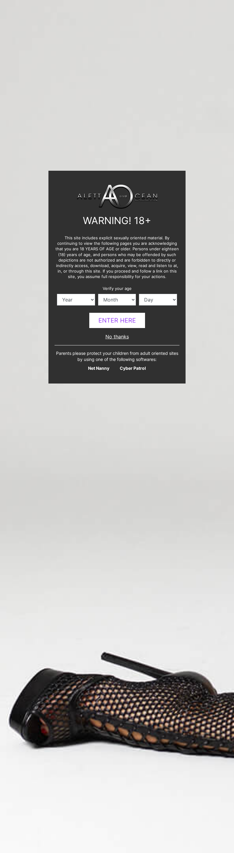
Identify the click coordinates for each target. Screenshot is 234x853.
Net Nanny (98, 368)
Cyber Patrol (133, 368)
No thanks (117, 337)
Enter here (117, 320)
